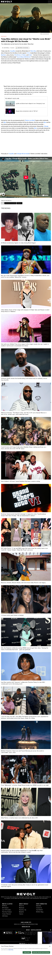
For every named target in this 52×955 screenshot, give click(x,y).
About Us (21, 905)
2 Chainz (23, 55)
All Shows (4, 905)
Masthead (21, 907)
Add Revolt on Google (23, 47)
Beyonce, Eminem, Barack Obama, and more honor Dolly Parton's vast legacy (23, 582)
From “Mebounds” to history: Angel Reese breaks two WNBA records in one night (25, 785)
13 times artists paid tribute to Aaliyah (12, 615)
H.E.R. (28, 53)
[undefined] (10, 103)
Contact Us (39, 907)
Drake (30, 55)
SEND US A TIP (26, 926)
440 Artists (5, 916)
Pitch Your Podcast (7, 912)
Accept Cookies (27, 952)
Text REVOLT (39, 910)
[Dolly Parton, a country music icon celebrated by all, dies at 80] (26, 802)
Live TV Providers (6, 910)
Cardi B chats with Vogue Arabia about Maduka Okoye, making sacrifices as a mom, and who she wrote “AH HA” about (23, 447)
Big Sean (3, 55)
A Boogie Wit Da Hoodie (23, 153)
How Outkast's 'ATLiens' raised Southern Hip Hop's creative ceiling (20, 481)
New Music (4, 36)
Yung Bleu (12, 51)
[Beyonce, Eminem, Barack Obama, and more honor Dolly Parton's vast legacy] (26, 567)
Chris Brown (17, 55)
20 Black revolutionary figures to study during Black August (18, 243)
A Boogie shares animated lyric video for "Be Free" (26, 111)
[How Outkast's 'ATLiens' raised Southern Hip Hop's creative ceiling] (26, 465)
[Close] (49, 946)
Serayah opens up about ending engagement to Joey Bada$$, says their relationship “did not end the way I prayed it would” (22, 851)
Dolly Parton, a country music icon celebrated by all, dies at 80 (19, 818)
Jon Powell (6, 47)
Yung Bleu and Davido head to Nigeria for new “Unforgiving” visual (30, 103)
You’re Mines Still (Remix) (23, 57)
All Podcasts (5, 907)
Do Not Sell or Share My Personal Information (41, 952)
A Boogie (46, 126)
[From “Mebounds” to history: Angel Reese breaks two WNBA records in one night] (26, 769)
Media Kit (21, 912)
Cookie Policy (10, 949)
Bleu (5, 122)
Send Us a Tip (22, 910)
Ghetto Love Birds (30, 120)
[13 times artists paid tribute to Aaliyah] (26, 599)
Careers (21, 914)
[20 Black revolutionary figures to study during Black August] (26, 227)
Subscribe (38, 905)
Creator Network (6, 914)
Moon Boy (33, 51)
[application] (38, 939)
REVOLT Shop (39, 912)
